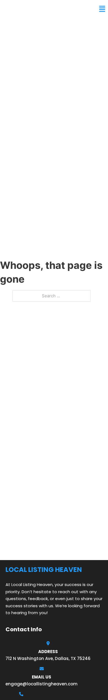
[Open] (102, 9)
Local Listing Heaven (35, 9)
